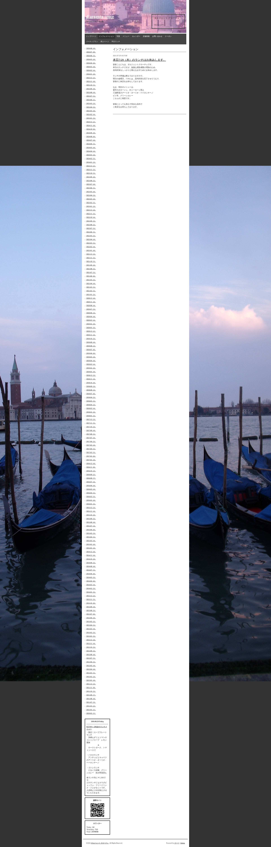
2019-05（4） (91, 357)
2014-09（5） (91, 563)
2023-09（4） (91, 177)
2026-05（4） (91, 59)
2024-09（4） (91, 133)
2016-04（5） (91, 493)
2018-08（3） (91, 390)
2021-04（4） (91, 283)
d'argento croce (100, 16)
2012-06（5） (91, 662)
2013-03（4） (91, 629)
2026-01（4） (91, 74)
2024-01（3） (91, 162)
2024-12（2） (91, 122)
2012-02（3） (91, 676)
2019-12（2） (91, 331)
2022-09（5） (91, 221)
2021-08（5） (91, 269)
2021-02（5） (91, 291)
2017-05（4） (91, 445)
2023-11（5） (91, 169)
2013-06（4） (91, 618)
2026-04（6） (91, 63)
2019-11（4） (91, 335)
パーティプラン (92, 42)
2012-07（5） (91, 658)
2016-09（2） (91, 474)
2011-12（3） (91, 684)
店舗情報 (146, 36)
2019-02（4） (91, 368)
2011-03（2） (91, 706)
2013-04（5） (91, 625)
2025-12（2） (91, 78)
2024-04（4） (91, 151)
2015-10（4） (91, 515)
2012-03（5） (91, 673)
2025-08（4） (91, 92)
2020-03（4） (91, 320)
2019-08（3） (91, 346)
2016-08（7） (91, 478)
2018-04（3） (91, 405)
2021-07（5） (91, 272)
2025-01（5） (91, 118)
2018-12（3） (91, 375)
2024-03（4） (91, 155)
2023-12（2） (91, 166)
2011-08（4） (91, 698)
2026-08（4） (91, 48)
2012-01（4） (91, 680)
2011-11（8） (91, 687)
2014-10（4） (91, 559)
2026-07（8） (91, 52)
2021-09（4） (91, 265)
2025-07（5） (91, 96)
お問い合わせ (157, 36)
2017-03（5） (91, 452)
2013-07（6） (91, 614)
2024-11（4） (91, 125)
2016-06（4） (91, 485)
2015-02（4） (91, 544)
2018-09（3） (91, 386)
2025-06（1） (91, 100)
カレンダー (136, 36)
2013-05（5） (91, 621)
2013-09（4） (91, 607)
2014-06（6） (91, 574)
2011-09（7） (91, 695)
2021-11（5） (91, 258)
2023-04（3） (91, 195)
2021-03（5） (91, 287)
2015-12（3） (91, 507)
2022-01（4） (91, 250)
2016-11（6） (91, 467)
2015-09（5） (91, 518)
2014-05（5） (91, 577)
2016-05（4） (91, 489)
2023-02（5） (91, 202)
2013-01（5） (91, 636)
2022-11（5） (91, 214)
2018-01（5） (91, 416)
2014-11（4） (91, 555)
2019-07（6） (91, 349)
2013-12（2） (91, 596)
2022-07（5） (91, 228)
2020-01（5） (91, 327)
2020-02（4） (91, 324)
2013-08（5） (91, 610)
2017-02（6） (91, 456)
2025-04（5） (91, 107)
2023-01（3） (91, 206)
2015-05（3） (91, 533)
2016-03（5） (91, 496)
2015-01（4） (91, 548)
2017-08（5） (91, 434)
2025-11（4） (91, 81)
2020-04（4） (91, 316)
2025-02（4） (91, 114)
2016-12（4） (91, 463)
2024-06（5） (91, 144)
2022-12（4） (91, 210)
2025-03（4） (91, 111)
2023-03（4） (91, 199)
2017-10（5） (91, 427)
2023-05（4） (91, 191)
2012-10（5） (91, 647)
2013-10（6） (91, 603)
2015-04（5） (91, 537)
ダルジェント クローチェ (100, 843)
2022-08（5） (91, 225)
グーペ (176, 843)
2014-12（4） (91, 552)
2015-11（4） (91, 511)
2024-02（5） (91, 158)
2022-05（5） (91, 236)
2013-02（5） (91, 632)
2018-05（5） (91, 401)
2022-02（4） (91, 247)
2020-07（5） (91, 309)
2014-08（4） (91, 566)
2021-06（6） (91, 276)
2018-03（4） (91, 408)
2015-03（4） (91, 540)
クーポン (168, 36)
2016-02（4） (91, 500)
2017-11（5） (91, 423)
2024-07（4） (91, 140)
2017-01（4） (91, 460)
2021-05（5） (91, 280)
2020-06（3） (91, 313)
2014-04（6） (91, 581)
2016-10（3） (91, 471)
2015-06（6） (91, 529)
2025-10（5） (91, 85)
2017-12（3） (91, 419)
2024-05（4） (91, 147)
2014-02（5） (91, 588)
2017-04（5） (91, 449)
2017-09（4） (91, 430)
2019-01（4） (91, 371)
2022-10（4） (91, 217)
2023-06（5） (91, 188)
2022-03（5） (91, 243)
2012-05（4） (91, 665)
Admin (182, 843)
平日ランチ (116, 42)
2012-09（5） (91, 651)
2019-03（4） (91, 364)
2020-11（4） (91, 302)
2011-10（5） (91, 691)
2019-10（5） (91, 338)
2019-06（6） (91, 353)
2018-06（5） (91, 397)
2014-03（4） (91, 585)
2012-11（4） (91, 643)
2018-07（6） (91, 394)
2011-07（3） (91, 702)
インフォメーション (106, 36)
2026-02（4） (91, 70)
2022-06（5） (91, 232)
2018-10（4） (91, 383)
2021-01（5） (91, 294)
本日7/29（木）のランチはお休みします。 (139, 59)
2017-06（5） (91, 441)
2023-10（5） (91, 173)
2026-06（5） (91, 56)
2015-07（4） (91, 526)
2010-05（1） (91, 713)
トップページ (91, 36)
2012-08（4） (91, 654)
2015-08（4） (91, 522)
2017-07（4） (91, 438)
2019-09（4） (91, 342)
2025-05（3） (91, 103)
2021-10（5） (91, 261)
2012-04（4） (91, 669)
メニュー (126, 36)
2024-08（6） (91, 136)
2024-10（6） (91, 129)
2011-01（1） (91, 709)
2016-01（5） (91, 504)
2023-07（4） (91, 184)
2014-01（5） (91, 592)
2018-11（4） (91, 379)
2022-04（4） (91, 239)
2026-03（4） (91, 67)
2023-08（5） (91, 180)
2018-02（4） (91, 412)
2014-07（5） (91, 570)
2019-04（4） (91, 360)
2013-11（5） (91, 599)
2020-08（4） (91, 305)
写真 (118, 36)
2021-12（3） (91, 254)
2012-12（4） (91, 640)
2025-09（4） (91, 89)
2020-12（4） (91, 298)
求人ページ (104, 42)
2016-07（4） (91, 482)
